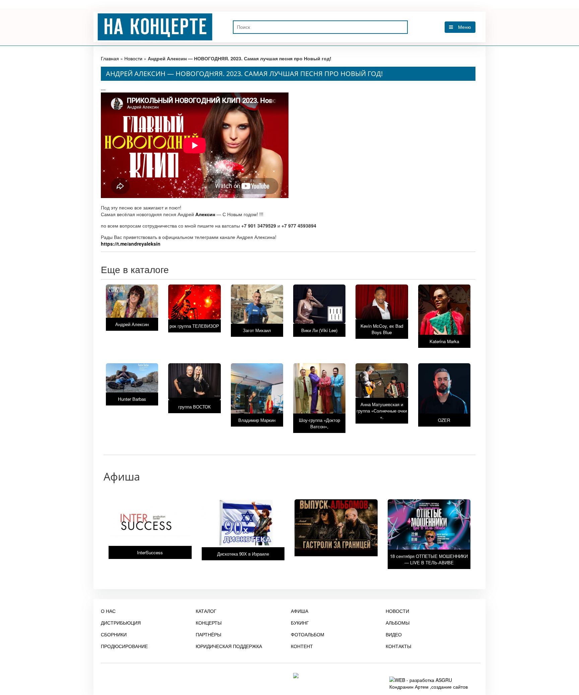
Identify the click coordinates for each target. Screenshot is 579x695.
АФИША (299, 611)
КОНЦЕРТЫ (208, 622)
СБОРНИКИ (114, 634)
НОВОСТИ (397, 611)
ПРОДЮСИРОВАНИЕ (124, 646)
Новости (133, 58)
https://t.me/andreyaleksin (130, 243)
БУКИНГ (300, 622)
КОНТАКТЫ (398, 646)
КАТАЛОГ (206, 611)
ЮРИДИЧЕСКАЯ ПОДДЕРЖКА (229, 646)
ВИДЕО (394, 634)
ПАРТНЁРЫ (208, 634)
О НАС (108, 611)
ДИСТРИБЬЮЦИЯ (121, 622)
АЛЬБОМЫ (397, 622)
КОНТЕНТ (302, 646)
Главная (110, 58)
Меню (464, 27)
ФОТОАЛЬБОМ (307, 634)
